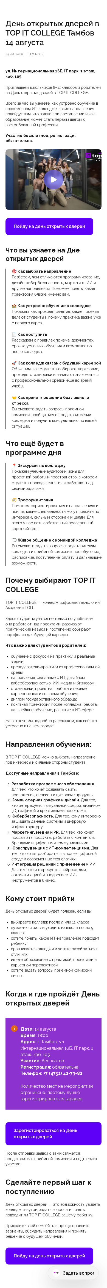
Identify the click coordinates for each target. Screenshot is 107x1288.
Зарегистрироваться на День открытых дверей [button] (45, 1133)
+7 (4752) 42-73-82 (62, 1073)
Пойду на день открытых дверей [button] (49, 226)
